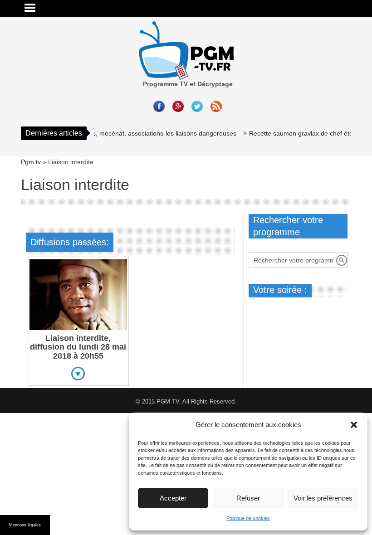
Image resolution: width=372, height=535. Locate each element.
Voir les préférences (323, 498)
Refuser (248, 498)
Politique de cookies (248, 518)
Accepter (173, 498)
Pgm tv (31, 161)
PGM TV (168, 401)
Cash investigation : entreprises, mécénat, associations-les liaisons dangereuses (115, 133)
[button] (353, 424)
